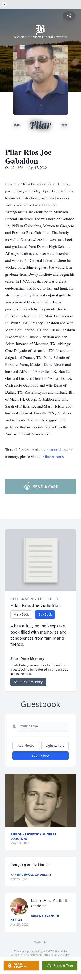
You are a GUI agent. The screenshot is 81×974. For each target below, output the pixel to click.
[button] (40, 800)
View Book (21, 614)
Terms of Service (52, 955)
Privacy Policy (28, 955)
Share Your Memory (28, 682)
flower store (54, 456)
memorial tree (57, 449)
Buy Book (45, 614)
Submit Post (40, 755)
